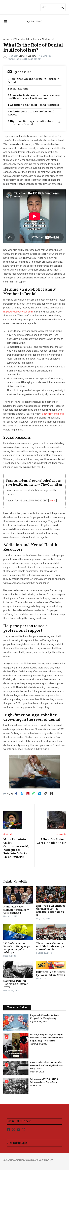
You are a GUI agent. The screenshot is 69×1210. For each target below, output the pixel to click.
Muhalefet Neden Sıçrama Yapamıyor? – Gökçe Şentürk (17, 909)
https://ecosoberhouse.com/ (18, 311)
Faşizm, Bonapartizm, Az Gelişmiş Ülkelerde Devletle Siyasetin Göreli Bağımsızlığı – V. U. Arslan (46, 1038)
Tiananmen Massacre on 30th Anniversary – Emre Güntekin (50, 946)
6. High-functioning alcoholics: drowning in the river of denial (34, 123)
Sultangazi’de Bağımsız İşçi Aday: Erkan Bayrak (50, 974)
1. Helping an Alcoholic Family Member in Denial (33, 80)
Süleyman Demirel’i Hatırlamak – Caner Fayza (15, 983)
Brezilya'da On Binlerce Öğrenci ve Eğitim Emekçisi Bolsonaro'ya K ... (50, 910)
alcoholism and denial (53, 413)
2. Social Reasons (18, 88)
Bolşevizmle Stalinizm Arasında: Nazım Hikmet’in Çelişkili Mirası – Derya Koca (46, 1065)
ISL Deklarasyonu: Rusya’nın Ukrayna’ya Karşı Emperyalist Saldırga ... (16, 948)
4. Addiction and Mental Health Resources (33, 104)
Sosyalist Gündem (27, 56)
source (52, 500)
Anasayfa (8, 39)
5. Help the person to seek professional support (31, 113)
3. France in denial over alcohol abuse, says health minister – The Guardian (34, 97)
